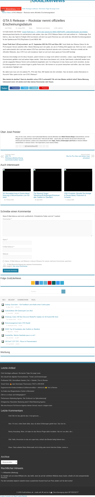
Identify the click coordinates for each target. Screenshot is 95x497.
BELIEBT (11, 300)
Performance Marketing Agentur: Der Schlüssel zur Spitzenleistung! (23, 398)
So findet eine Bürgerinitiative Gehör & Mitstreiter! (17, 391)
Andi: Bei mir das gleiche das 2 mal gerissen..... (24, 416)
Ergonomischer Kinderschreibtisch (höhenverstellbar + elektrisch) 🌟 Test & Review (29, 387)
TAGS (33, 300)
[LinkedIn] (45, 283)
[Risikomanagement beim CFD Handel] (3, 323)
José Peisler (8, 28)
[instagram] (58, 283)
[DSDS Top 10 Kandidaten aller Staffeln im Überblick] (3, 329)
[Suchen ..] (63, 292)
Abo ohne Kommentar (20, 266)
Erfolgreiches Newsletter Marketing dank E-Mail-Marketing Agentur (23, 402)
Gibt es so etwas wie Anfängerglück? (13, 395)
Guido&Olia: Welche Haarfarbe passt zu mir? (20, 335)
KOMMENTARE (23, 300)
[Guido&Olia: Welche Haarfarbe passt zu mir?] (3, 335)
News (9, 12)
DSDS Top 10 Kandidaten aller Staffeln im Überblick (22, 329)
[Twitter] (41, 283)
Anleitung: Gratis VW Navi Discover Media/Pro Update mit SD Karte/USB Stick (31, 317)
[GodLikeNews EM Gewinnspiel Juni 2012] (3, 311)
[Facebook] (37, 283)
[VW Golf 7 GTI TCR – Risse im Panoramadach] (3, 341)
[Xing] (54, 283)
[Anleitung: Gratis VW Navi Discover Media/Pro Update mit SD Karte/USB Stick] (3, 317)
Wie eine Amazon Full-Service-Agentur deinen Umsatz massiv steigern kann (26, 405)
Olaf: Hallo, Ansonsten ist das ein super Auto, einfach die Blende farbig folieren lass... (37, 439)
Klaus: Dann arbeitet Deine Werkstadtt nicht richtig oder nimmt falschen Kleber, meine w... (38, 447)
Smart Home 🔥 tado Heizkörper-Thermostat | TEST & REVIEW (22, 384)
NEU (3, 300)
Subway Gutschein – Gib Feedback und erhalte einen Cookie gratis (27, 304)
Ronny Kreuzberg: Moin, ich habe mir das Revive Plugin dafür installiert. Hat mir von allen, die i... (41, 431)
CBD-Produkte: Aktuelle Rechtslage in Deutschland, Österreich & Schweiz (77, 195)
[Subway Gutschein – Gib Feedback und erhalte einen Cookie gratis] (3, 305)
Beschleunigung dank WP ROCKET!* (66, 492)
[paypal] (62, 283)
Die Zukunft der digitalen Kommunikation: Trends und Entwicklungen (24, 377)
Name (5, 239)
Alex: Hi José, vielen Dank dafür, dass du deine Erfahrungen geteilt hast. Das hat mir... (37, 424)
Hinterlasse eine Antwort (43, 28)
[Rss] (33, 283)
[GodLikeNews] (47, 1)
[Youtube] (49, 283)
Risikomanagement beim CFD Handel (17, 323)
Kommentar (7, 219)
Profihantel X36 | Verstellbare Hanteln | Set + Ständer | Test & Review (24, 380)
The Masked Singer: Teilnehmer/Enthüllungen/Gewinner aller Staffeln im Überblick (46, 195)
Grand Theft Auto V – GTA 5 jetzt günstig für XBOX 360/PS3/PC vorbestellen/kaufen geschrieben (55, 32)
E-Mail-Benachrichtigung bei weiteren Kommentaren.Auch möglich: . (22, 265)
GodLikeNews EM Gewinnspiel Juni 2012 (19, 311)
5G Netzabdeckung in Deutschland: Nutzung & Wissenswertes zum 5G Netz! (16, 195)
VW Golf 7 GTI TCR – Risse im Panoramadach (21, 341)
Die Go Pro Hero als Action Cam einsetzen (78, 156)
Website (5, 254)
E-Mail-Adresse (8, 247)
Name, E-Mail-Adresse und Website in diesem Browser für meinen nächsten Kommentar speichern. (38, 261)
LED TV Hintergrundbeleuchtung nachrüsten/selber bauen (14, 157)
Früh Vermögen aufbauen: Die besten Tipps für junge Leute (40, 9)
